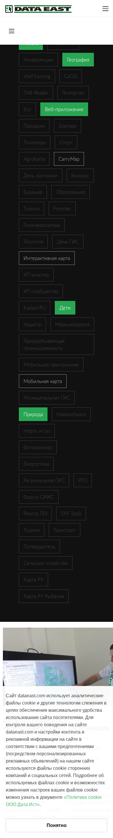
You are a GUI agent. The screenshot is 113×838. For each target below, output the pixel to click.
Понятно (57, 825)
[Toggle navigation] (105, 8)
